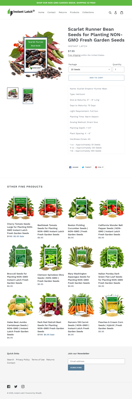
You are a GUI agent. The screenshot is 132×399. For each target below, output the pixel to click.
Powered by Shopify (33, 393)
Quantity (117, 64)
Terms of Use (38, 359)
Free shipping (74, 55)
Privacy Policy (23, 359)
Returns (50, 359)
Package (73, 64)
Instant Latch (19, 393)
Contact (11, 363)
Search (10, 359)
